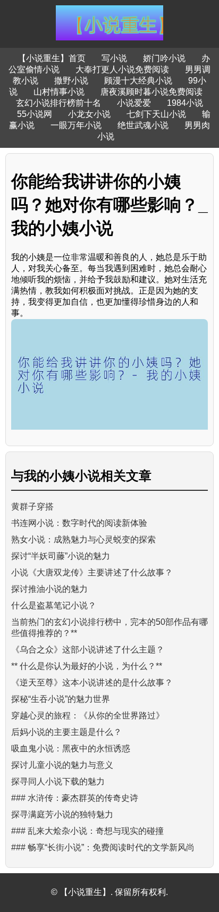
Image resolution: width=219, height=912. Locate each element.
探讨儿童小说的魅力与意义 (62, 764)
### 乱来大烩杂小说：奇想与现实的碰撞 (87, 830)
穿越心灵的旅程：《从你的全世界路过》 (87, 715)
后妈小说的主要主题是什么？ (66, 732)
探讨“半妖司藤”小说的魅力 (60, 555)
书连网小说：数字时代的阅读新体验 (79, 523)
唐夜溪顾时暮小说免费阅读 (151, 91)
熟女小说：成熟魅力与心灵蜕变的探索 (83, 539)
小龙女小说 (89, 114)
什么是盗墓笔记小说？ (53, 605)
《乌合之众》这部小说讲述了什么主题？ (87, 649)
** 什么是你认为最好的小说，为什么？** (86, 666)
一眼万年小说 (76, 125)
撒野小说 (71, 80)
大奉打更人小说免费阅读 (122, 69)
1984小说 (185, 102)
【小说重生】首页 (52, 58)
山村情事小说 (59, 91)
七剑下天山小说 (156, 114)
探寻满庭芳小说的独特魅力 (62, 814)
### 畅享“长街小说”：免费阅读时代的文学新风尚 (103, 847)
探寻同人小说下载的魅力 (58, 781)
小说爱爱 (134, 102)
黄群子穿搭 (32, 506)
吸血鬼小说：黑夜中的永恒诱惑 (70, 748)
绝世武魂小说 (143, 125)
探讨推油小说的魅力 (49, 588)
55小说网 (34, 114)
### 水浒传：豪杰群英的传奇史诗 (74, 797)
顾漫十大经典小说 (138, 80)
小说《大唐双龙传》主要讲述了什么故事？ (92, 572)
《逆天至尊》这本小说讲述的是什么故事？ (92, 682)
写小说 (114, 58)
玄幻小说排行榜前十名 (58, 102)
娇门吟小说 (164, 58)
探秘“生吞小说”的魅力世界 (60, 699)
